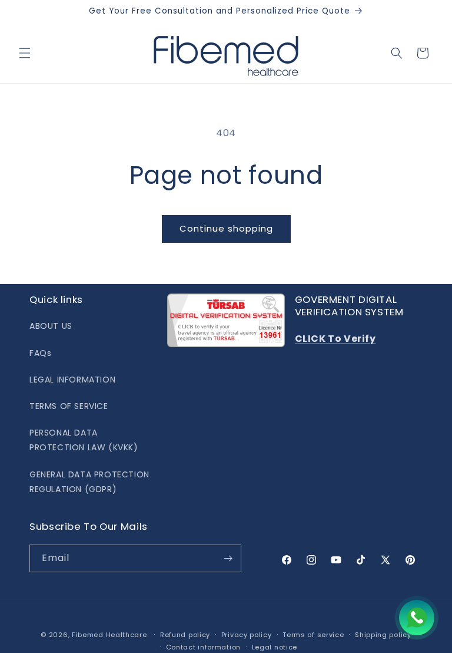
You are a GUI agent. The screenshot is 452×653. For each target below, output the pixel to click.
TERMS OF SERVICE (68, 406)
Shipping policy (383, 634)
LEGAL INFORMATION (72, 379)
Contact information (203, 647)
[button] (25, 53)
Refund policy (185, 634)
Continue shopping (226, 228)
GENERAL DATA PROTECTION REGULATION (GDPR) (89, 482)
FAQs (40, 353)
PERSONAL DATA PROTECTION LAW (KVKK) (83, 440)
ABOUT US (50, 326)
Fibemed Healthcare (109, 634)
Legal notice (274, 647)
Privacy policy (246, 634)
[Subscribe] (228, 558)
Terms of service (313, 634)
